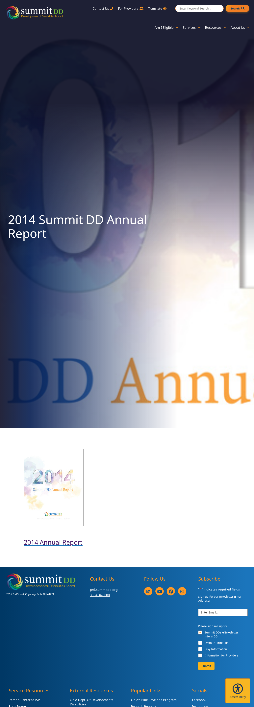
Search (235, 8)
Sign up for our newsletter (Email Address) (220, 601)
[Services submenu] (199, 27)
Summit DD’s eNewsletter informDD (221, 634)
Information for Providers (221, 655)
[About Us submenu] (248, 27)
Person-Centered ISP (24, 700)
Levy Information (216, 649)
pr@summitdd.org (104, 590)
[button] (237, 690)
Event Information (217, 643)
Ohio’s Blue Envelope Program (154, 700)
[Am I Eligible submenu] (177, 27)
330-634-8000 (100, 595)
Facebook (199, 700)
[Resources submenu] (225, 27)
